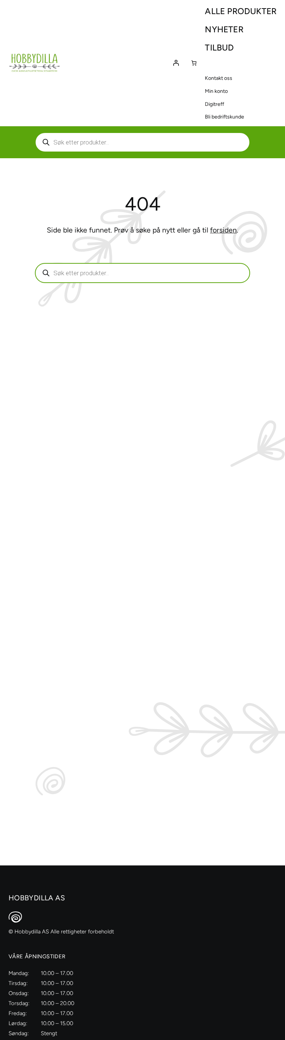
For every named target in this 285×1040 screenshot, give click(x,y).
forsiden (223, 230)
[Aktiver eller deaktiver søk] (142, 142)
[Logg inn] (176, 63)
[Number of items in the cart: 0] (193, 62)
